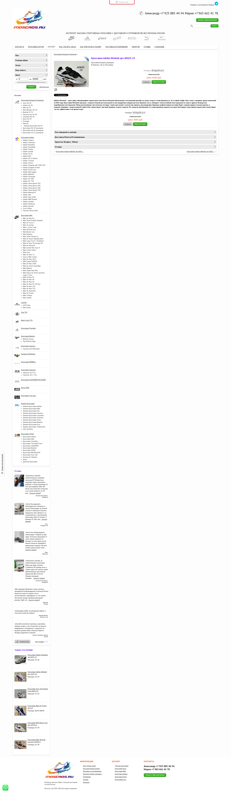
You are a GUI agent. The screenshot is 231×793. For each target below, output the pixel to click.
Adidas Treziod (28, 161)
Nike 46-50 (27, 107)
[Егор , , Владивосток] (19, 514)
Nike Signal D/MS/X (30, 261)
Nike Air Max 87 (28, 277)
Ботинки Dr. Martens (30, 457)
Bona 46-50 (27, 119)
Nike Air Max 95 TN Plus (31, 284)
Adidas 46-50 (28, 105)
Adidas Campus (28, 140)
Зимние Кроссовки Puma (32, 420)
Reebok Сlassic (28, 339)
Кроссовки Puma (121, 777)
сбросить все (44, 87)
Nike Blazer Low (29, 232)
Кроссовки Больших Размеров (65, 54)
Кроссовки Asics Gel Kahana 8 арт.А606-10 (38, 690)
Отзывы (85, 780)
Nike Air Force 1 (28, 223)
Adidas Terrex (28, 163)
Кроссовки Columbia (30, 441)
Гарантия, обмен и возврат (92, 774)
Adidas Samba (28, 149)
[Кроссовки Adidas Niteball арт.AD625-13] (71, 74)
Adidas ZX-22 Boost (30, 158)
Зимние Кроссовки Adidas (32, 406)
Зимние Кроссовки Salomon (33, 418)
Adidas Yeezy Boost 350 (31, 183)
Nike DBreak (27, 268)
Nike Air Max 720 (29, 288)
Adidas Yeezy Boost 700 (31, 190)
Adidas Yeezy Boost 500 (31, 188)
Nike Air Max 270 (29, 286)
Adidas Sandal (28, 151)
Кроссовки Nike (28, 439)
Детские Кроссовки (30, 462)
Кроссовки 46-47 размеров (33, 128)
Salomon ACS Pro (29, 373)
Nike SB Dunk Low (29, 229)
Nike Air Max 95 (28, 282)
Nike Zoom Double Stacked (33, 220)
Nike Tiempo (27, 295)
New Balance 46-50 (30, 110)
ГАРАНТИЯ (136, 47)
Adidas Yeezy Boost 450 (31, 186)
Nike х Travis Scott (29, 227)
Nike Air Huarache (29, 291)
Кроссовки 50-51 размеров (33, 133)
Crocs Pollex (27, 208)
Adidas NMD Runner (30, 199)
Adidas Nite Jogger (29, 172)
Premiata (26, 121)
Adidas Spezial (28, 206)
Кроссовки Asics (120, 769)
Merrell (25, 123)
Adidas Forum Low (29, 170)
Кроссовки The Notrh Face (32, 443)
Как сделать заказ (89, 766)
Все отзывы (39, 642)
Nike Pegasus (27, 234)
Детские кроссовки (121, 766)
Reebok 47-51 (28, 112)
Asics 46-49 (27, 103)
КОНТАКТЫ (19, 47)
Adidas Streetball (29, 147)
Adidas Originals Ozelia (31, 167)
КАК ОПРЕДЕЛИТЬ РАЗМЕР (90, 47)
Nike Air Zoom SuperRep (32, 266)
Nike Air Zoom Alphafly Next (33, 239)
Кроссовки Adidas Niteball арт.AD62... (70, 151)
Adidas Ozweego (29, 176)
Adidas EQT (27, 156)
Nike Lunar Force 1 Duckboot (33, 241)
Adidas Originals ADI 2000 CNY (34, 165)
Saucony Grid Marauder (31, 349)
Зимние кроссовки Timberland (34, 427)
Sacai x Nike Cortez (30, 257)
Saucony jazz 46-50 (30, 114)
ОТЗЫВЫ (147, 47)
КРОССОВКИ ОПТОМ (36, 47)
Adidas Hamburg (29, 204)
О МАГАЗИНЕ (159, 47)
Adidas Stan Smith (29, 197)
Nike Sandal (27, 298)
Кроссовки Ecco (120, 780)
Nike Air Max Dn (28, 218)
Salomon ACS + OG (30, 375)
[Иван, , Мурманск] (19, 543)
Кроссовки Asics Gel (30, 455)
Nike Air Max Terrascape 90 (33, 243)
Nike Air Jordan (28, 225)
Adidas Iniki (27, 195)
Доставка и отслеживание (92, 771)
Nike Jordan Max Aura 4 (31, 248)
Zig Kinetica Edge (29, 341)
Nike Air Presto (28, 293)
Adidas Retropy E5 (29, 192)
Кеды (25, 459)
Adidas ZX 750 (28, 181)
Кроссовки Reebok (29, 448)
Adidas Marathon (29, 145)
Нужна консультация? (2, 462)
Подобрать (31, 87)
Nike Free (26, 252)
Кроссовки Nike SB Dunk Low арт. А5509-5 (36, 741)
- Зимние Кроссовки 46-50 (32, 126)
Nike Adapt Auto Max (30, 270)
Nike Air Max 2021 (29, 259)
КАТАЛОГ (51, 47)
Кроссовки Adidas (29, 437)
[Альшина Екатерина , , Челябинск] (19, 486)
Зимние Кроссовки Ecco (31, 424)
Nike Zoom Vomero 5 (30, 236)
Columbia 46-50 (29, 117)
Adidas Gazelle (28, 201)
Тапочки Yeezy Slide (30, 210)
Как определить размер (91, 769)
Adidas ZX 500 (28, 179)
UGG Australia (28, 429)
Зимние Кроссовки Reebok (32, 422)
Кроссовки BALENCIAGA (31, 452)
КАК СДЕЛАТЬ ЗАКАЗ (67, 47)
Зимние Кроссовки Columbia (33, 415)
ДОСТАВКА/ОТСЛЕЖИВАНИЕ (116, 47)
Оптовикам (87, 777)
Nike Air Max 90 (28, 279)
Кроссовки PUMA (29, 450)
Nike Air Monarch (29, 245)
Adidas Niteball (28, 174)
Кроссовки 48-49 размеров (33, 130)
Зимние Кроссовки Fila (31, 411)
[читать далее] (34, 493)
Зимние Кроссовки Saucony (33, 413)
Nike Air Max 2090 (29, 264)
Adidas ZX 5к (27, 154)
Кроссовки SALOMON (30, 446)
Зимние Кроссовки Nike (31, 409)
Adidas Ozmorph (29, 142)
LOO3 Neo (26, 305)
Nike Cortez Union (29, 250)
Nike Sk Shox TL (29, 255)
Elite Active (27, 307)
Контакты (86, 782)
